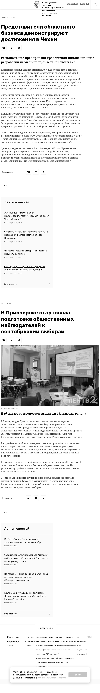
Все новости (10, 284)
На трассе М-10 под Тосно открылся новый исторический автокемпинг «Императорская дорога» (26, 577)
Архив (10, 645)
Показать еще (45, 628)
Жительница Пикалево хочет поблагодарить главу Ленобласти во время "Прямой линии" (26, 215)
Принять (78, 674)
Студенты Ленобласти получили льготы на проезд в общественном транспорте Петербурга (26, 234)
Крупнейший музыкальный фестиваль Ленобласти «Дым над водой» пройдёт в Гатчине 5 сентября (25, 596)
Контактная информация (13, 639)
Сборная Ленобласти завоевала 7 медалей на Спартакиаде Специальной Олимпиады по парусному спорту (26, 558)
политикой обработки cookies (52, 678)
